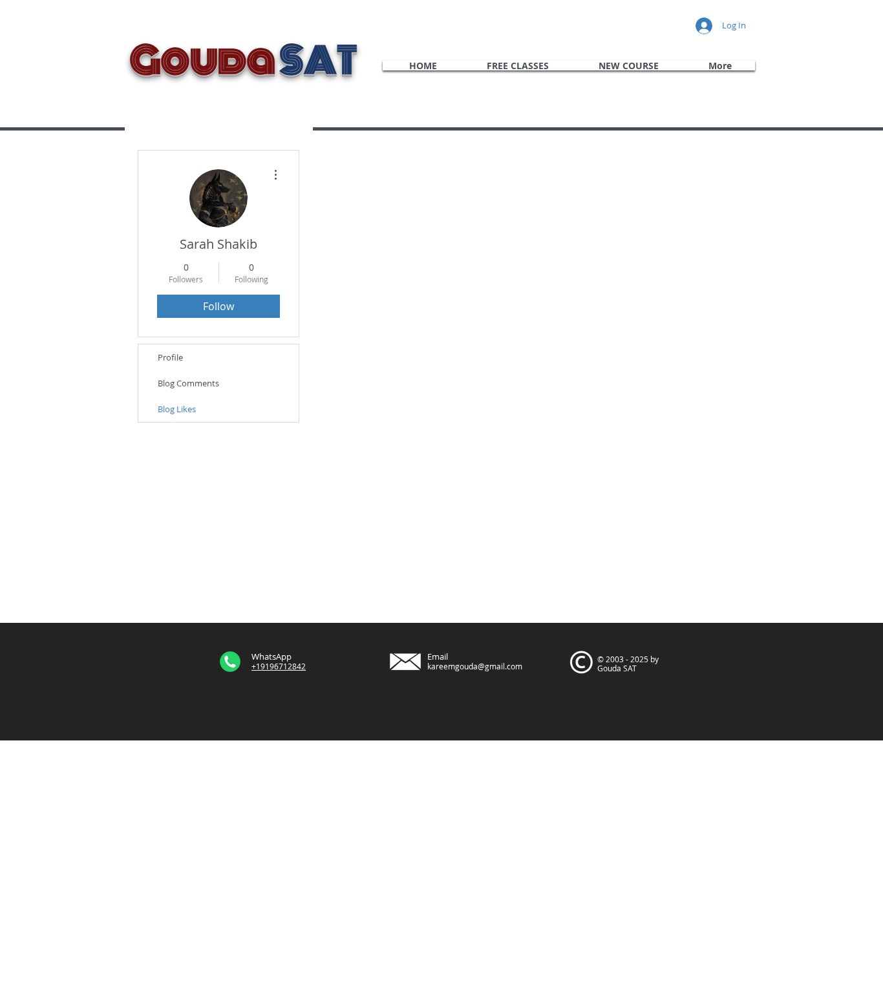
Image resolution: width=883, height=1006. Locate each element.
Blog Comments (188, 383)
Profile (170, 357)
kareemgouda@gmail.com (474, 666)
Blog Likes (177, 409)
